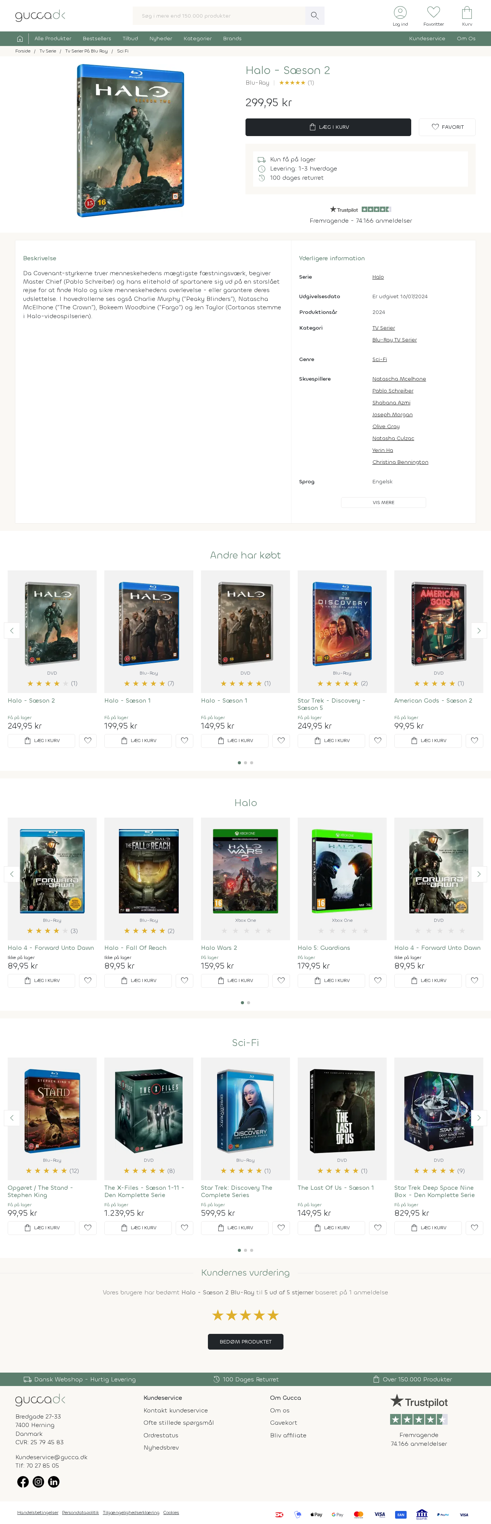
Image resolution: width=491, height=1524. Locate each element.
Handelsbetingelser (37, 1512)
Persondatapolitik (80, 1512)
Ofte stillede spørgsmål (178, 1423)
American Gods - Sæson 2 (433, 700)
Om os (280, 1410)
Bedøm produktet (246, 1341)
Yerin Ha (382, 450)
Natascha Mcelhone (399, 379)
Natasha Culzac (393, 438)
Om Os (466, 38)
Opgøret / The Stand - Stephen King (40, 1191)
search (315, 16)
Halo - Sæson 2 (31, 700)
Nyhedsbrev (161, 1448)
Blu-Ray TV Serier (394, 339)
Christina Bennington (400, 462)
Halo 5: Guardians (324, 947)
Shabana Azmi (391, 402)
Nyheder (161, 38)
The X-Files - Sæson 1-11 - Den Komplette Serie (144, 1191)
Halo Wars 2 (219, 947)
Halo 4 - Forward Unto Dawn (51, 947)
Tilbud (130, 38)
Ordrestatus (160, 1435)
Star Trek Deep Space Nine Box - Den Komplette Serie (434, 1191)
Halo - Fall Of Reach (135, 947)
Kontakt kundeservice (175, 1410)
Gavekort (283, 1423)
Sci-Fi (379, 359)
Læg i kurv (328, 127)
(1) (296, 83)
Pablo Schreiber (393, 390)
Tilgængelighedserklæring (131, 1512)
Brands (232, 38)
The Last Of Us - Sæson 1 (336, 1187)
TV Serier (383, 328)
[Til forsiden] (40, 15)
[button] (12, 630)
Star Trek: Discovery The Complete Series (236, 1191)
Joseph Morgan (392, 414)
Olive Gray (386, 426)
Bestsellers (97, 38)
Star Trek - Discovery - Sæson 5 (332, 704)
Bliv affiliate (288, 1435)
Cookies (171, 1512)
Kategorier (198, 38)
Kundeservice (427, 38)
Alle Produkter (53, 38)
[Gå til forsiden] (40, 1400)
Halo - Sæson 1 (127, 700)
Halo (378, 277)
